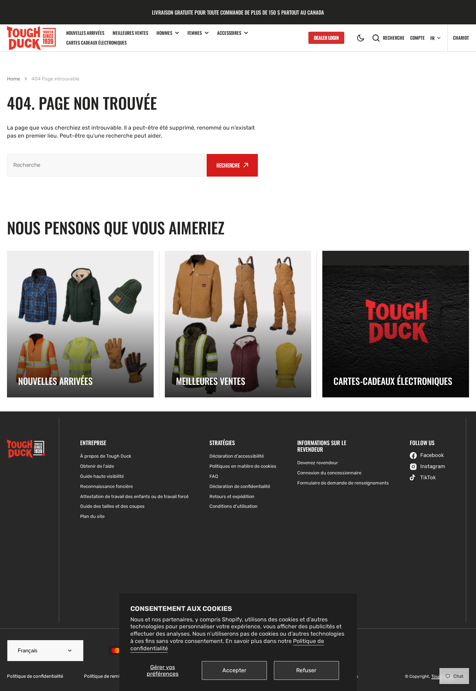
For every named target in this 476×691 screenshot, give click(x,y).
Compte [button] (417, 37)
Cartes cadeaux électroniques (96, 42)
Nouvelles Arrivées (85, 32)
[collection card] (80, 324)
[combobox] (106, 165)
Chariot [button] (461, 37)
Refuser (306, 670)
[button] (360, 38)
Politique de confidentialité (35, 676)
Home (13, 79)
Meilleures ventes (130, 32)
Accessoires (229, 33)
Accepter (234, 670)
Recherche (394, 37)
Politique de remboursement (114, 676)
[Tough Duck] (31, 37)
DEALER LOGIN (326, 37)
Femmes (194, 33)
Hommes (164, 33)
